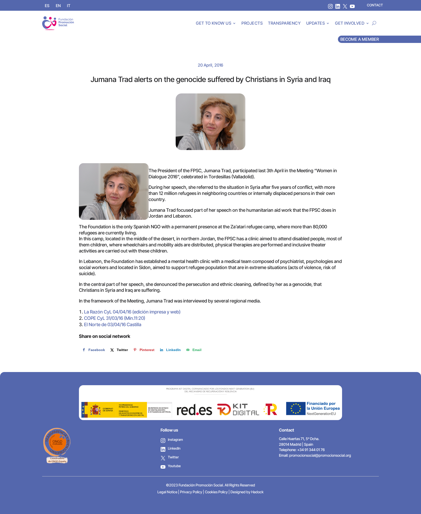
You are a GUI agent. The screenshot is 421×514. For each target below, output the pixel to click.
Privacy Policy (191, 492)
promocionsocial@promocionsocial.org (320, 455)
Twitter (173, 457)
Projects (252, 23)
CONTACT (375, 5)
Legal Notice (167, 492)
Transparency (284, 23)
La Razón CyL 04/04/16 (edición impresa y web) (132, 312)
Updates (315, 23)
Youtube (174, 466)
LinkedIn (174, 448)
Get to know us (213, 23)
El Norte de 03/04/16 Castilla (112, 324)
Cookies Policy (216, 492)
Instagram (175, 439)
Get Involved (349, 23)
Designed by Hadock (247, 492)
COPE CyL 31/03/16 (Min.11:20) (114, 318)
